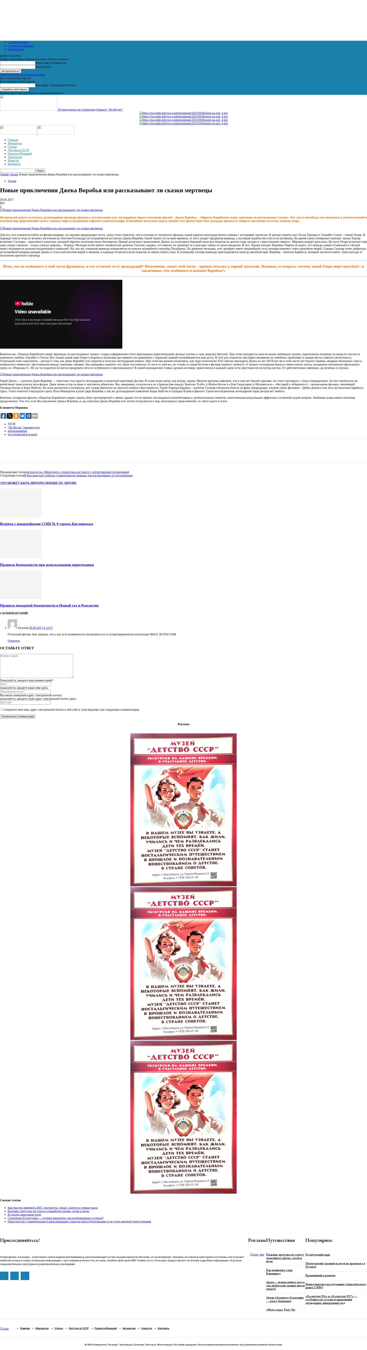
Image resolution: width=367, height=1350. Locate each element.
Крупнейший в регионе (320, 1275)
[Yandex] (25, 1276)
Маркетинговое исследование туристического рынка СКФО (335, 1286)
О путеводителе (18, 42)
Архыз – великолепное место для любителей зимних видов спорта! (285, 1285)
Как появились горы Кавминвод (279, 1271)
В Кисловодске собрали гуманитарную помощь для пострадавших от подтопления (78, 475)
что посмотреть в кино (22, 434)
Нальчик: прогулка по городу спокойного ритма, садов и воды (48, 1211)
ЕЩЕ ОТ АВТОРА (63, 483)
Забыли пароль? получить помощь (22, 74)
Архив (14, 174)
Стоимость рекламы (21, 45)
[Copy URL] (47, 454)
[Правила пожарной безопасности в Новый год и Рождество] (21, 598)
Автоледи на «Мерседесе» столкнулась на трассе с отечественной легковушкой (77, 472)
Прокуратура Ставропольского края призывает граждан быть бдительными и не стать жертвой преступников (79, 1221)
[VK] (33, 454)
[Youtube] (4, 1276)
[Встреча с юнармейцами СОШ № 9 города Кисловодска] (21, 516)
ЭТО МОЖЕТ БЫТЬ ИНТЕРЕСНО (25, 483)
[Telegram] (20, 454)
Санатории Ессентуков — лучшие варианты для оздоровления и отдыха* (56, 1218)
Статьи (12, 146)
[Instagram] (14, 1276)
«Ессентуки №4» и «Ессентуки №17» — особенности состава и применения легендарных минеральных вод (331, 1299)
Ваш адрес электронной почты (55, 85)
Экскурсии (15, 157)
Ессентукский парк (317, 1255)
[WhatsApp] (6, 454)
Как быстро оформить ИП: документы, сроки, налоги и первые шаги (53, 1207)
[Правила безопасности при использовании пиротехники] (21, 557)
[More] (60, 454)
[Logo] (18, 133)
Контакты (14, 164)
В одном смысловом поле (24, 1214)
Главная (13, 139)
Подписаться (16, 49)
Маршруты (15, 143)
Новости (13, 160)
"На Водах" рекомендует (24, 427)
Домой (4, 174)
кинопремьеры (17, 431)
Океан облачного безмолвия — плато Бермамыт (285, 1299)
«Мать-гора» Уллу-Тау (280, 1310)
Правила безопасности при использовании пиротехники (47, 565)
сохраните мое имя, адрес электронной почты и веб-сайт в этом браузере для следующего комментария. (72, 709)
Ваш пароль (43, 66)
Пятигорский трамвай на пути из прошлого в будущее (335, 1265)
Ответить (14, 640)
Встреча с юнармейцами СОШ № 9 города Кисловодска (46, 524)
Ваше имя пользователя (50, 62)
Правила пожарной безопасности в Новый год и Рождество (49, 605)
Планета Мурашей (20, 153)
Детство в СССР (18, 150)
